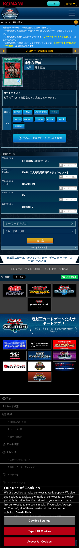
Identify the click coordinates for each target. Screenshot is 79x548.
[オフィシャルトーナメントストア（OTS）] (39, 366)
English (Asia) (41, 112)
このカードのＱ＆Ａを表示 (56, 37)
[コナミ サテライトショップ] (15, 366)
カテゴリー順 (16, 429)
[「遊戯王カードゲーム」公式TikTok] (15, 355)
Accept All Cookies (39, 541)
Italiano (50, 119)
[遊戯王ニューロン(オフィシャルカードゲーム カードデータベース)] (10, 13)
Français (40, 119)
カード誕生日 (16, 437)
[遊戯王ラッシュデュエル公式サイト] (39, 290)
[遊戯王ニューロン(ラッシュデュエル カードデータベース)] (39, 377)
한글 (28, 112)
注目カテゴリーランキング (22, 467)
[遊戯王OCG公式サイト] (15, 290)
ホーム (4, 22)
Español (61, 119)
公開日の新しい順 (18, 422)
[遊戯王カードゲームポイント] (39, 355)
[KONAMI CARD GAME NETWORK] (64, 355)
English (17, 119)
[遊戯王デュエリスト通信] (15, 344)
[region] (39, 512)
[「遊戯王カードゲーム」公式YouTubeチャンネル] (64, 344)
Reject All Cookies (39, 531)
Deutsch (28, 119)
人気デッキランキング (20, 460)
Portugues (18, 126)
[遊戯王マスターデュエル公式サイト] (39, 304)
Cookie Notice (24, 512)
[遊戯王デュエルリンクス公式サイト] (64, 290)
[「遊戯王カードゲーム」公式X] (39, 344)
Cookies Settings (39, 520)
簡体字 (54, 112)
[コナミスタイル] (64, 366)
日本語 (17, 112)
